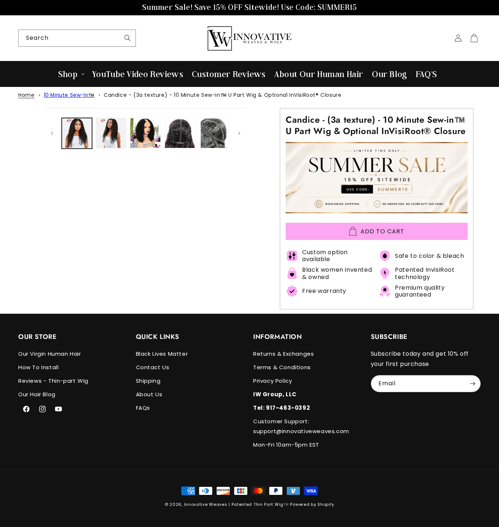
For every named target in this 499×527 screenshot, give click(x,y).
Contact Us (152, 367)
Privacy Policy (272, 381)
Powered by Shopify (312, 504)
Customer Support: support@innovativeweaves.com (301, 426)
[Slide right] (239, 133)
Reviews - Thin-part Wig (53, 381)
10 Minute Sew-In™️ (69, 95)
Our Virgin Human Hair (49, 354)
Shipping (148, 381)
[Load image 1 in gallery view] (77, 133)
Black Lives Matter (162, 354)
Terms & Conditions (282, 367)
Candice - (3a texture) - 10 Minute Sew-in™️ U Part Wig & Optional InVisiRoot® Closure (222, 95)
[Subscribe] (472, 383)
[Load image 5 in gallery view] (214, 133)
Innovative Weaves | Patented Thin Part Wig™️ (236, 504)
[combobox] (77, 38)
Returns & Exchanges (283, 354)
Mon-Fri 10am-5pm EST (286, 444)
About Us (149, 394)
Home (26, 95)
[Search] (127, 38)
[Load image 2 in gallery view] (111, 133)
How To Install (38, 367)
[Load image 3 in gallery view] (145, 133)
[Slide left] (52, 133)
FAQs (143, 408)
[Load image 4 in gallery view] (179, 133)
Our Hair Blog (37, 394)
